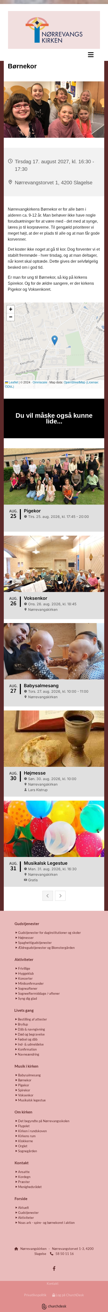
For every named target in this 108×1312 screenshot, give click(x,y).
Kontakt (53, 1283)
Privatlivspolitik (35, 1295)
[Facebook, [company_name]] (54, 1268)
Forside (21, 1198)
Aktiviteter (24, 959)
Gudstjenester (27, 923)
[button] (54, 54)
